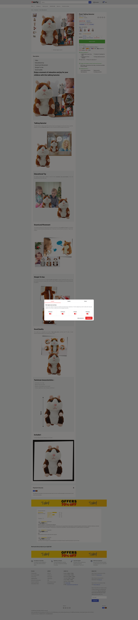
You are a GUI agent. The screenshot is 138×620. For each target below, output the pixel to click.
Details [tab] (69, 301)
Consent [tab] (52, 301)
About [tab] (85, 301)
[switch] (50, 313)
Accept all (89, 318)
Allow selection (80, 318)
